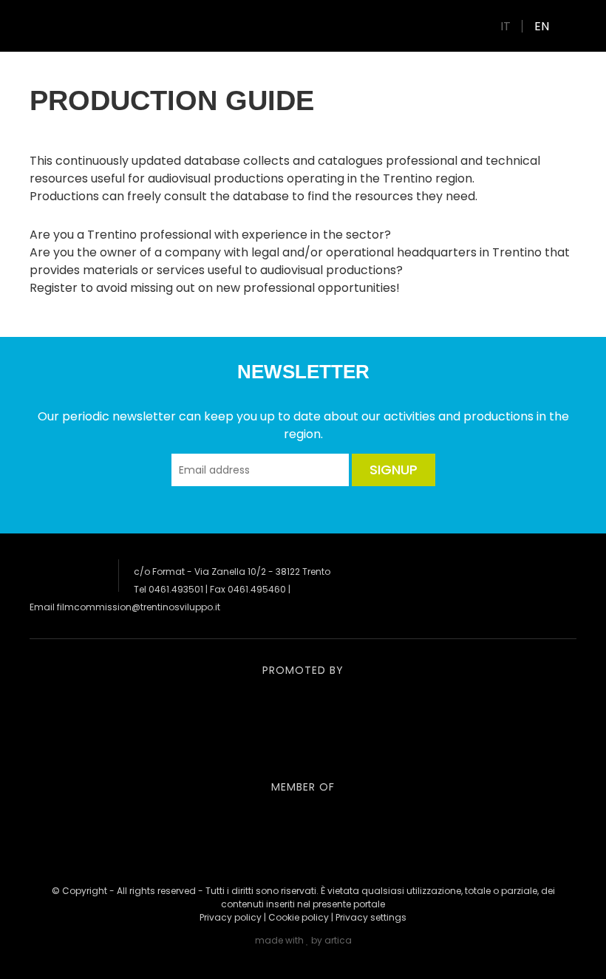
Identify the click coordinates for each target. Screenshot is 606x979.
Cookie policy (298, 917)
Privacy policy (231, 917)
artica (338, 940)
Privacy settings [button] (371, 917)
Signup (394, 469)
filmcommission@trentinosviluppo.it (138, 607)
